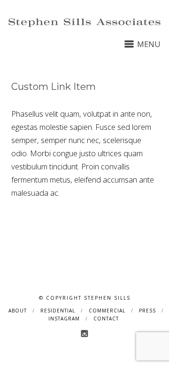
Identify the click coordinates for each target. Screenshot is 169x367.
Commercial (107, 310)
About (17, 310)
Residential (57, 310)
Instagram (64, 318)
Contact (106, 318)
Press (147, 310)
